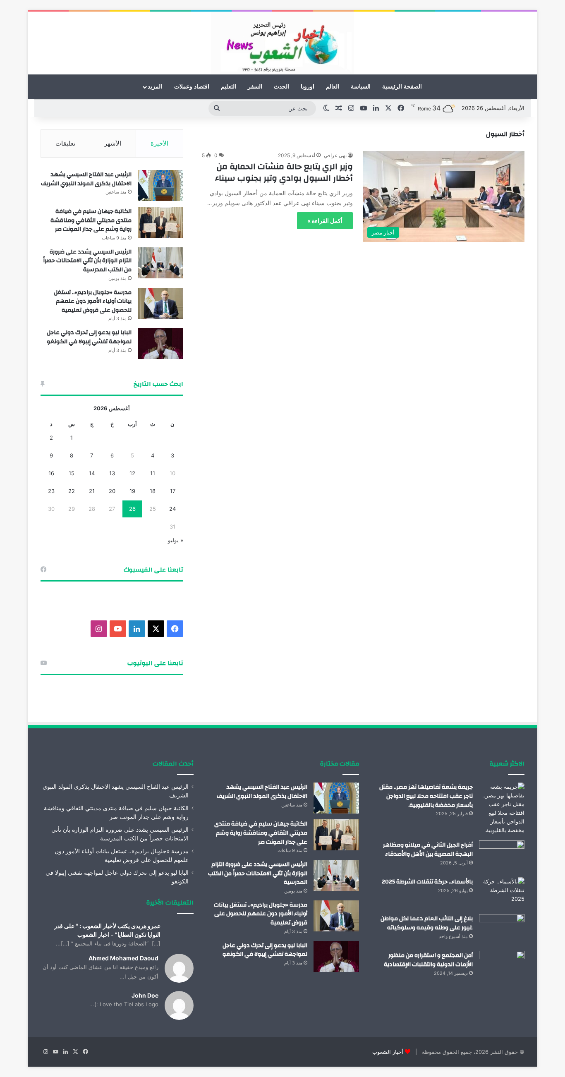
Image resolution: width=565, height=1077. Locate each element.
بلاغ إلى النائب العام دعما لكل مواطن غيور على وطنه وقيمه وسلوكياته (427, 923)
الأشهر (112, 143)
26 (132, 508)
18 (153, 491)
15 (71, 473)
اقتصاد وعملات (191, 87)
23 (51, 491)
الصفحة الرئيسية (402, 87)
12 (132, 473)
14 (92, 473)
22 (71, 491)
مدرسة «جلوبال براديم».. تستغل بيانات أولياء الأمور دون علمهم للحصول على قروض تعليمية (93, 301)
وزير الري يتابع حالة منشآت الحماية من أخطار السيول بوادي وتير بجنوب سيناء (284, 172)
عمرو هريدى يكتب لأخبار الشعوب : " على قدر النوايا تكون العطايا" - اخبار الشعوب (107, 930)
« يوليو (175, 540)
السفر (255, 87)
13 (112, 473)
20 (112, 491)
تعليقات (65, 143)
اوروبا (307, 87)
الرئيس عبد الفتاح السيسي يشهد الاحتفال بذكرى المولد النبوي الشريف (86, 179)
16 (51, 473)
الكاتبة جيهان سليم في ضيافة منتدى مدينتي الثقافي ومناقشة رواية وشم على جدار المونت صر (91, 220)
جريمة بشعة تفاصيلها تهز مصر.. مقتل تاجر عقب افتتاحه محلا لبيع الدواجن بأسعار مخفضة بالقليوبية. (426, 796)
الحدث (281, 87)
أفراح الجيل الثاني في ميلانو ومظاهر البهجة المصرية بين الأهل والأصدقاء (428, 849)
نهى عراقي (335, 155)
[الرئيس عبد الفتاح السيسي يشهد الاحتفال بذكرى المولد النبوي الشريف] (160, 185)
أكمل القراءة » (324, 220)
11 (152, 473)
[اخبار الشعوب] (282, 43)
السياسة (361, 87)
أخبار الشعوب (387, 1051)
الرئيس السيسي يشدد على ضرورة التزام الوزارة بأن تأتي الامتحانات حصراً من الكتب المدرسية (87, 261)
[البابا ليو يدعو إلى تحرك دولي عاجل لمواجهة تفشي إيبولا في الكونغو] (160, 343)
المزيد (155, 87)
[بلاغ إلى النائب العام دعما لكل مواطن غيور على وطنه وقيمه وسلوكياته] (501, 929)
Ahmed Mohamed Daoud (123, 958)
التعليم (228, 87)
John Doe (145, 995)
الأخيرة (159, 143)
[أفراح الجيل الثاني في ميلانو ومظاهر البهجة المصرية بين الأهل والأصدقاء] (501, 855)
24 (172, 508)
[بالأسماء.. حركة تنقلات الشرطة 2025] (501, 892)
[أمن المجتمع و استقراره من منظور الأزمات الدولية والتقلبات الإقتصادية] (501, 966)
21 (92, 491)
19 (132, 491)
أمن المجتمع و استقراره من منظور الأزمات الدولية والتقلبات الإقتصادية (428, 960)
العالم (332, 87)
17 (172, 491)
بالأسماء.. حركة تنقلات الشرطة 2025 (427, 881)
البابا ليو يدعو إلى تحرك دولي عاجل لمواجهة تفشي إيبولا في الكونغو (89, 337)
